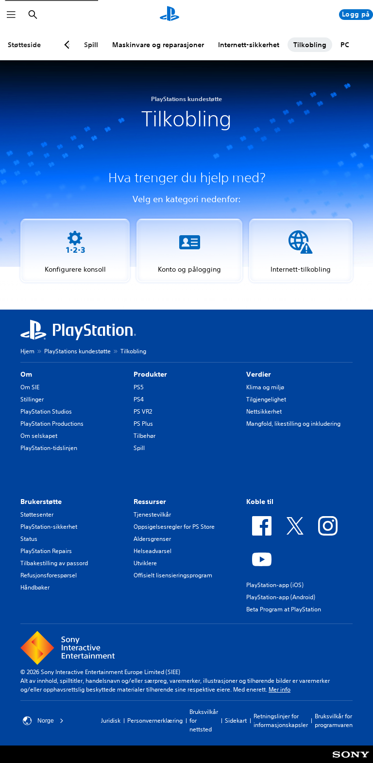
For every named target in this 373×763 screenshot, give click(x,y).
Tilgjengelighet (266, 399)
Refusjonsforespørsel (48, 575)
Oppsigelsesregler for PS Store (174, 526)
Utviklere (145, 563)
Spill (139, 448)
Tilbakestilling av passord (54, 563)
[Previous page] (68, 44)
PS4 (139, 399)
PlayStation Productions (52, 423)
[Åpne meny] (11, 14)
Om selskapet (38, 436)
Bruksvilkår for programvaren (334, 720)
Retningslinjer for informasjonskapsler (281, 720)
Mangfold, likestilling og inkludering (293, 423)
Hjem (27, 351)
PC (344, 44)
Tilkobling (309, 44)
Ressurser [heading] (150, 501)
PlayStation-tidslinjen (48, 448)
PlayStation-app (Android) (280, 597)
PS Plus (143, 423)
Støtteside (24, 44)
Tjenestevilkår (152, 514)
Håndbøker (35, 587)
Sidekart (236, 720)
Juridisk (110, 720)
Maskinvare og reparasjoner (158, 44)
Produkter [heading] (150, 374)
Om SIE (29, 387)
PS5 (139, 387)
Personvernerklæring (155, 720)
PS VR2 (143, 411)
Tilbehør (144, 436)
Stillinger (32, 399)
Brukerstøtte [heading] (41, 501)
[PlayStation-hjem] (169, 14)
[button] (75, 250)
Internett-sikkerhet (248, 44)
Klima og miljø (265, 387)
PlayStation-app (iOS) (275, 585)
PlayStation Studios (46, 411)
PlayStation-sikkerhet (48, 526)
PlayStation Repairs (46, 551)
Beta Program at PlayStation (283, 609)
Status (28, 539)
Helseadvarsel (152, 551)
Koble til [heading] (259, 501)
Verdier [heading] (258, 374)
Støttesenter (36, 514)
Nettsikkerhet (264, 411)
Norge (45, 720)
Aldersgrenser (152, 539)
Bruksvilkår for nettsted (203, 720)
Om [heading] (26, 374)
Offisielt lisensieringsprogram (173, 575)
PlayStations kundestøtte (77, 351)
